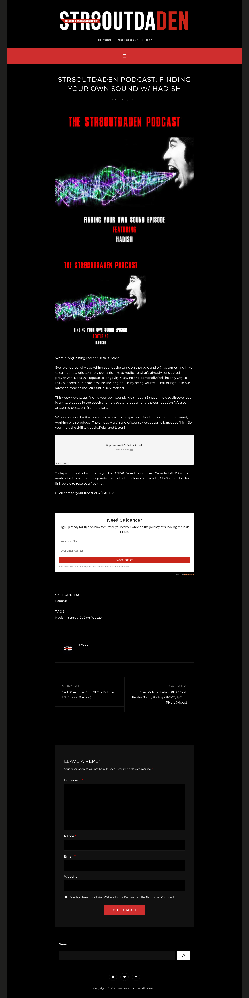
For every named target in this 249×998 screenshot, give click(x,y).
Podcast (61, 601)
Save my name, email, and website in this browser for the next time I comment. (122, 897)
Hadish (113, 417)
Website (70, 877)
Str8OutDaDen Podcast (85, 617)
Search (65, 944)
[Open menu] (124, 56)
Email (70, 856)
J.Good (137, 99)
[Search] (183, 955)
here (67, 493)
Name (70, 836)
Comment (73, 780)
